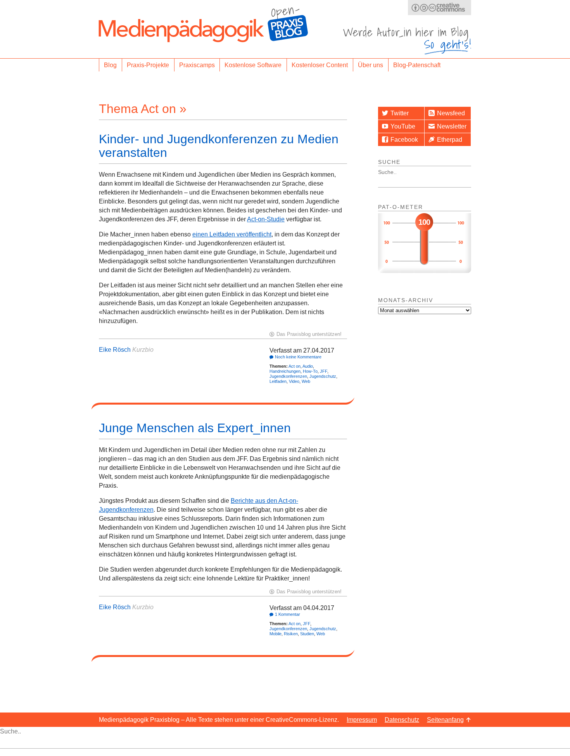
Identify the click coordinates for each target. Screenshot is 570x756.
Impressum (362, 719)
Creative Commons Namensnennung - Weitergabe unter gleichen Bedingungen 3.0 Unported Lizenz (439, 7)
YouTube (402, 126)
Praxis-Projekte (148, 65)
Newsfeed (451, 113)
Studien (307, 633)
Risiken (291, 633)
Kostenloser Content (320, 65)
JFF (323, 371)
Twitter (399, 113)
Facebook (404, 139)
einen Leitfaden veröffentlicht (231, 234)
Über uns (370, 65)
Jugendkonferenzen (288, 376)
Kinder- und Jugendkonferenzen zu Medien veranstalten (219, 146)
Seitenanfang (445, 719)
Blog (110, 65)
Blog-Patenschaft (416, 65)
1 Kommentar (287, 614)
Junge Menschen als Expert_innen (195, 428)
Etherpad (449, 139)
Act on (294, 366)
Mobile (275, 633)
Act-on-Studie (266, 219)
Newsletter (451, 126)
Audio (307, 366)
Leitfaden (278, 381)
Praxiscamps (197, 65)
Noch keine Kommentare (298, 357)
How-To (310, 371)
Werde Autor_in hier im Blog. (407, 40)
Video (294, 381)
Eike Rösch (115, 349)
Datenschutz (402, 719)
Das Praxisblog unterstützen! (309, 334)
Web (306, 381)
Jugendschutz (322, 376)
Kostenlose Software (253, 65)
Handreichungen (285, 371)
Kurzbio (143, 349)
